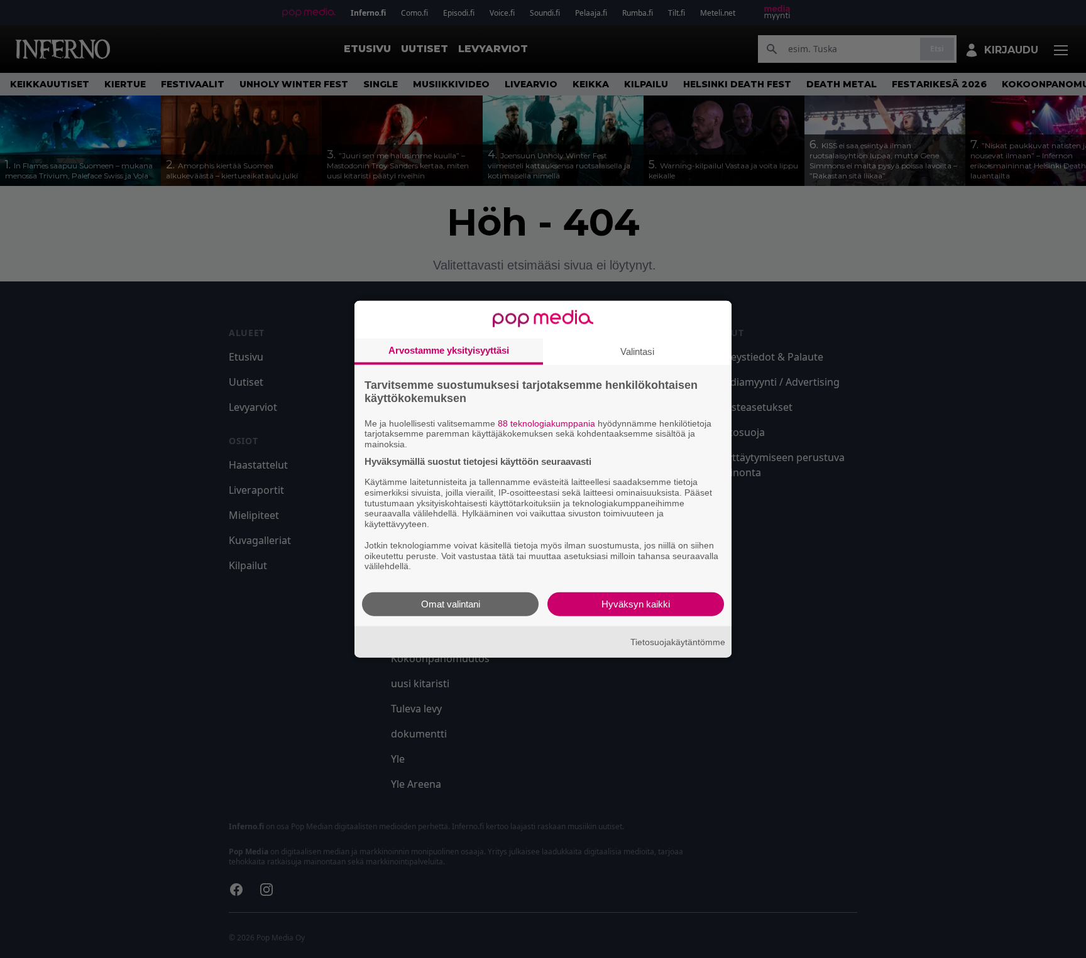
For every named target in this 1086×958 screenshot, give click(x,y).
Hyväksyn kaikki (635, 604)
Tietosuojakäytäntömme (677, 641)
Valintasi (637, 351)
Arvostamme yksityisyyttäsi (448, 349)
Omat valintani (450, 604)
